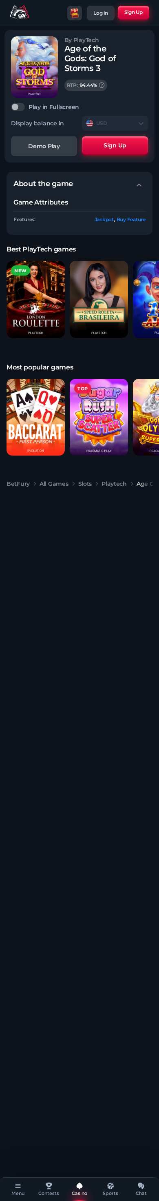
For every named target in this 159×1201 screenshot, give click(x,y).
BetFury (18, 483)
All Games (54, 483)
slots (85, 483)
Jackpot (104, 219)
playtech (114, 483)
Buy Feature (131, 219)
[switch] (79, 107)
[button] (36, 299)
